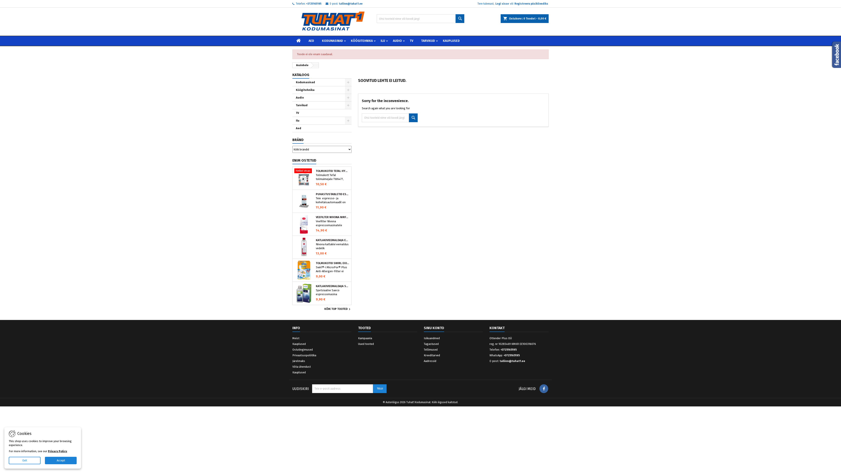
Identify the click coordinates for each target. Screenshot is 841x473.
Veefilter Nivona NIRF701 (333, 217)
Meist (295, 338)
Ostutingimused (302, 349)
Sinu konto (434, 328)
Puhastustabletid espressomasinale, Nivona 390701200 (333, 194)
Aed (311, 41)
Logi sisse (502, 3)
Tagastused (431, 344)
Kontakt (497, 328)
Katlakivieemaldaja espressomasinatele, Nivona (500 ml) (333, 240)
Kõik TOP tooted (338, 309)
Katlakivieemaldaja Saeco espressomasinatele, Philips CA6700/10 (333, 286)
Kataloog (300, 75)
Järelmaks (298, 361)
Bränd (298, 140)
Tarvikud (428, 41)
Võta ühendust (301, 366)
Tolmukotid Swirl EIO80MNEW (333, 263)
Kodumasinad (332, 41)
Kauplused (451, 41)
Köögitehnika (362, 41)
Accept (61, 460)
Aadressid (430, 361)
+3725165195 (314, 3)
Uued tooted (366, 344)
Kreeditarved (432, 355)
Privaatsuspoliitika (304, 355)
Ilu (383, 41)
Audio (397, 41)
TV (411, 41)
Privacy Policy (57, 451)
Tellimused (431, 349)
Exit (24, 460)
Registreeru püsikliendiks (531, 3)
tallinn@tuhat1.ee (350, 3)
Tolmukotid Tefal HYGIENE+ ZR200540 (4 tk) (333, 171)
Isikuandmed (432, 338)
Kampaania (365, 338)
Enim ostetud (304, 160)
